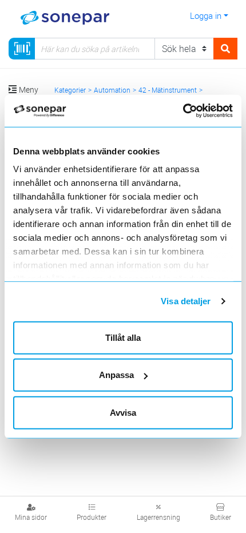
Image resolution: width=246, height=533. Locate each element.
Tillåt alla (123, 337)
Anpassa (116, 375)
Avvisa (123, 412)
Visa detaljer (186, 301)
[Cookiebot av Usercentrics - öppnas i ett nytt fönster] (196, 111)
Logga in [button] (205, 15)
